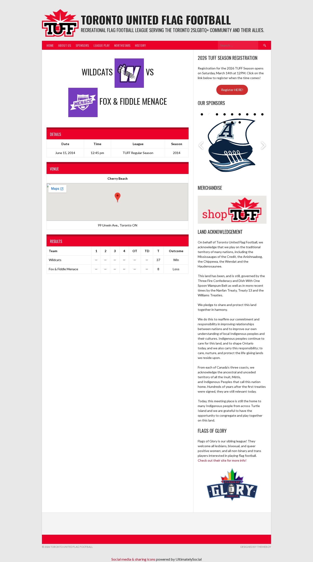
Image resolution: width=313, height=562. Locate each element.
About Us (64, 45)
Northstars (122, 45)
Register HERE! (232, 90)
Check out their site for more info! (222, 460)
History (140, 45)
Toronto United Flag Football (156, 19)
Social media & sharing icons (133, 559)
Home (50, 45)
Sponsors (82, 45)
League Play (101, 45)
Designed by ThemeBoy (255, 546)
